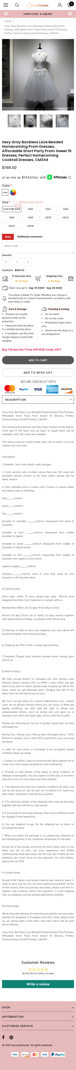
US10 (48, 217)
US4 (65, 208)
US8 (30, 217)
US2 (48, 208)
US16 (30, 225)
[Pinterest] (11, 1037)
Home (7, 21)
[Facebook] (3, 1037)
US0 (30, 208)
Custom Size (11, 208)
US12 (66, 217)
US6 (11, 217)
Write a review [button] (38, 984)
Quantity (7, 255)
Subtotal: (7, 270)
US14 (12, 225)
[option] (38, 74)
